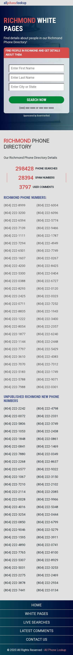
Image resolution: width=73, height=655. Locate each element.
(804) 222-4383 (47, 356)
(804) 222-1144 (14, 341)
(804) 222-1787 (47, 235)
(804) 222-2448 (47, 341)
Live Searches (36, 622)
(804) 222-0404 (47, 273)
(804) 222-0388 (14, 281)
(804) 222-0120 (47, 288)
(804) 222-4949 (47, 243)
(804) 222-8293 (14, 288)
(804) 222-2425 (14, 296)
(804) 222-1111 (14, 235)
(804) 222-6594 (14, 220)
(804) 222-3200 (14, 213)
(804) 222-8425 (47, 266)
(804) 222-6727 (47, 281)
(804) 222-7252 (47, 304)
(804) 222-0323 (47, 296)
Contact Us (36, 639)
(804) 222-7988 (14, 387)
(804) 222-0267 (47, 258)
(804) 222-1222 (14, 319)
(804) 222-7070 (14, 364)
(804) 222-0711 (14, 304)
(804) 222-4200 (14, 266)
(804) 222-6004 (47, 205)
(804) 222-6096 (47, 213)
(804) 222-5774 (47, 220)
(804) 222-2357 (47, 326)
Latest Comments (36, 631)
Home (36, 605)
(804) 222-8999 (14, 205)
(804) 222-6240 (47, 334)
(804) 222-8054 (14, 326)
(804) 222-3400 (47, 319)
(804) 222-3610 (14, 356)
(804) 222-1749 (47, 372)
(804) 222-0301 (47, 387)
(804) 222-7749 (47, 250)
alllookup (15, 3)
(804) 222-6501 (14, 250)
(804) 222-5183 (14, 372)
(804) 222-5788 (14, 379)
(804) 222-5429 (47, 349)
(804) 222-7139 (14, 228)
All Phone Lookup (55, 650)
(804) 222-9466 (47, 228)
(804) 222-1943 (47, 311)
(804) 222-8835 (14, 311)
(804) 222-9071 (47, 379)
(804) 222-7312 (47, 364)
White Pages (36, 614)
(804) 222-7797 (14, 349)
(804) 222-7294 (14, 243)
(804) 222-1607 (14, 258)
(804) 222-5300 (14, 273)
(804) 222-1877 (14, 334)
